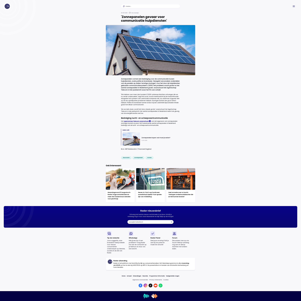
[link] (126, 157)
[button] (293, 6)
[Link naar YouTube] (155, 285)
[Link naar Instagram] (145, 285)
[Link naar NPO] (154, 296)
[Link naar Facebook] (140, 285)
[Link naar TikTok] (150, 285)
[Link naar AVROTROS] (146, 296)
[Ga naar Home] (7, 6)
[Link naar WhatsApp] (160, 285)
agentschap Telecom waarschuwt (136, 121)
